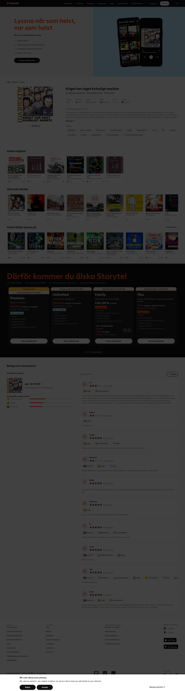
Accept (45, 687)
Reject (27, 687)
